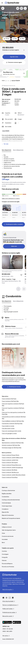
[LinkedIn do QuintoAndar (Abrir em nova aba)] (13, 598)
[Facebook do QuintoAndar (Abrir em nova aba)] (3, 598)
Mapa (23, 38)
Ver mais (6, 144)
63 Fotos (7, 38)
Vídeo (15, 38)
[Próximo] (24, 289)
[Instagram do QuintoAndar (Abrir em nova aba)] (6, 598)
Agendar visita (14, 56)
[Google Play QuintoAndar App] (7, 622)
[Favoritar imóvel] (21, 8)
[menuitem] (4, 81)
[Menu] (2, 2)
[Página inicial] (12, 3)
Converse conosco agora (15, 62)
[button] (14, 319)
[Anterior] (18, 289)
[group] (12, 270)
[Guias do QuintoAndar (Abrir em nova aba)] (10, 598)
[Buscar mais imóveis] (2, 8)
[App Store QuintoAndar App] (17, 622)
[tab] (6, 150)
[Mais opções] (25, 8)
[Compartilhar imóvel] (17, 8)
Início (3, 80)
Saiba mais (14, 246)
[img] (12, 262)
